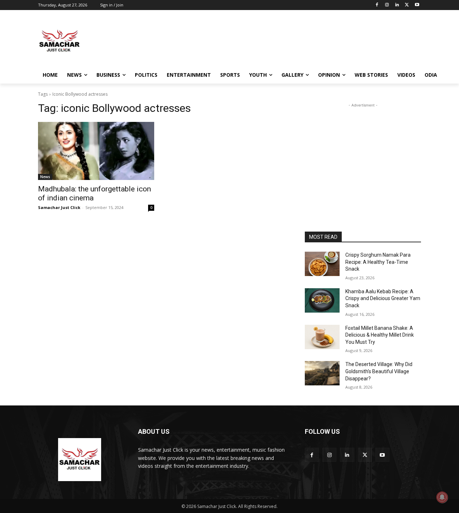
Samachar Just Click (59, 207)
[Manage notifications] (442, 497)
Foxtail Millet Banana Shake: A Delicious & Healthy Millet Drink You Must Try (379, 335)
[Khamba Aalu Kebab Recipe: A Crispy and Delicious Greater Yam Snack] (322, 300)
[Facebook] (377, 5)
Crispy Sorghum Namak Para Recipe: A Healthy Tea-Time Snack (378, 262)
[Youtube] (417, 5)
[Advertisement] (283, 41)
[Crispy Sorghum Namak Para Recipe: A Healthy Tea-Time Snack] (322, 264)
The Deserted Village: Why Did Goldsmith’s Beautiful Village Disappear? (378, 371)
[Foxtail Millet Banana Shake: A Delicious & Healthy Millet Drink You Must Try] (322, 337)
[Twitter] (407, 5)
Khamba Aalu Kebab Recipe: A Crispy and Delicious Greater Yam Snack (382, 298)
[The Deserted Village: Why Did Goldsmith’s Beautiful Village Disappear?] (322, 373)
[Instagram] (387, 5)
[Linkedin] (397, 5)
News (45, 176)
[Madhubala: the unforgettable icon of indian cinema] (96, 151)
